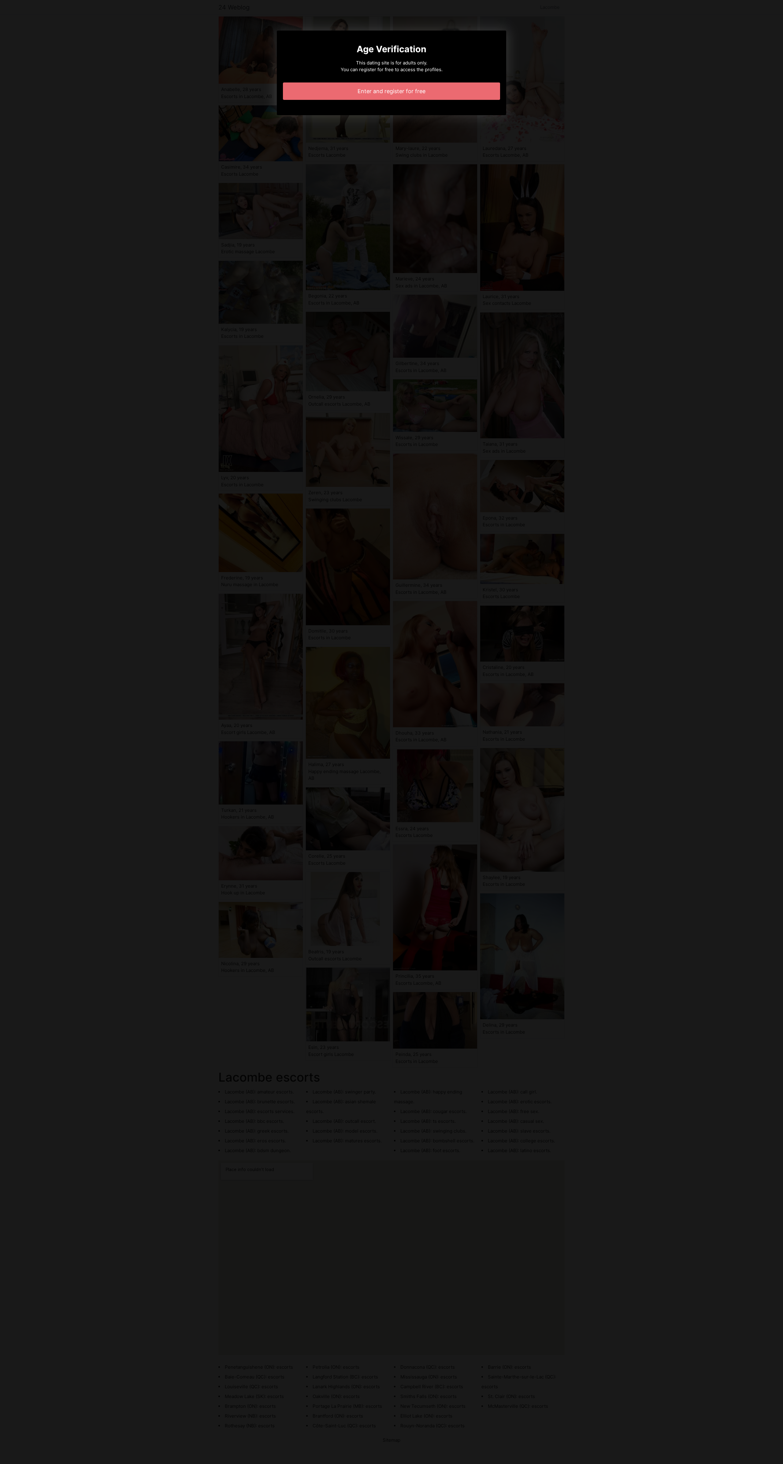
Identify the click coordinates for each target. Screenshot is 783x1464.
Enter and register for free (391, 91)
